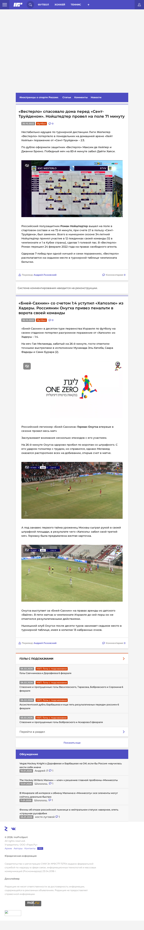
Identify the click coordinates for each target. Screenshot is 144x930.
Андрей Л (42, 770)
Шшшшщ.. (41, 783)
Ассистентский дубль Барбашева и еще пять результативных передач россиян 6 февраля (69, 706)
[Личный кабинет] (139, 4)
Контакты (29, 848)
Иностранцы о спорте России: (39, 97)
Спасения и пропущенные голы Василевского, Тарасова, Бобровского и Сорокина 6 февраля (71, 689)
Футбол (43, 4)
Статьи (66, 97)
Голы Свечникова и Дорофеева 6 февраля (45, 673)
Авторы (18, 848)
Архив (8, 848)
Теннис (76, 4)
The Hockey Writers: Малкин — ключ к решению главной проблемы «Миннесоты (69, 780)
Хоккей (60, 4)
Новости (96, 97)
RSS (40, 848)
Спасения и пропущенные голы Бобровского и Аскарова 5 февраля (61, 722)
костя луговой (45, 817)
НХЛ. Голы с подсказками (52, 668)
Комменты (81, 97)
